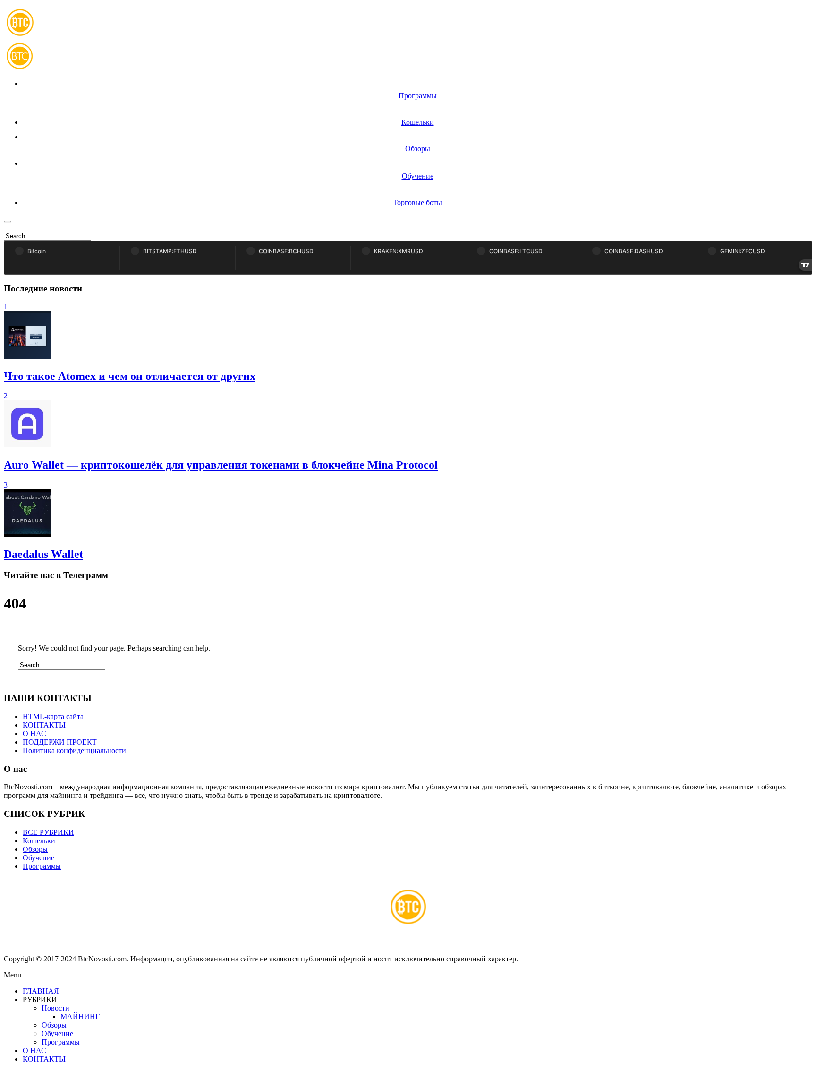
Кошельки (39, 841)
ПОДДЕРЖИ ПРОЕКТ (60, 742)
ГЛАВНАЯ (41, 991)
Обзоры (35, 849)
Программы (42, 866)
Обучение (38, 858)
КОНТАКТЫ (44, 725)
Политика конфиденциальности (74, 750)
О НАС (34, 733)
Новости (55, 1008)
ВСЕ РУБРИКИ (48, 832)
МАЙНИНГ (80, 1016)
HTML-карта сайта (53, 716)
